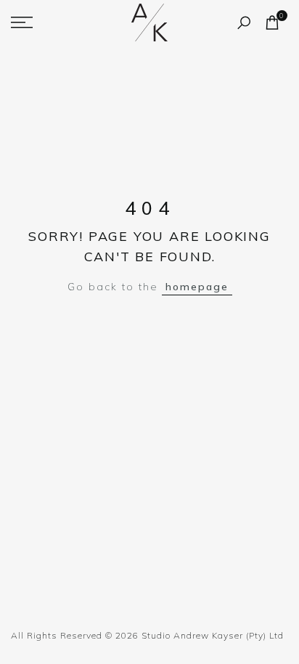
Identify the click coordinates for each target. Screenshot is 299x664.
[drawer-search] (244, 23)
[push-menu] (22, 22)
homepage (197, 286)
